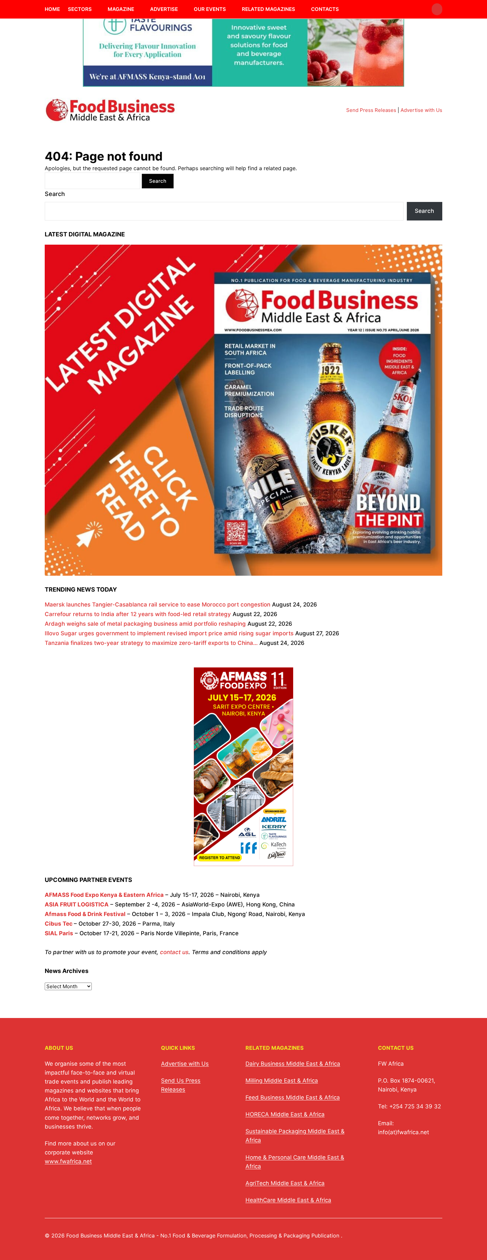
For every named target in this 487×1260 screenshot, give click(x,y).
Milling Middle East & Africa (281, 1080)
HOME (52, 9)
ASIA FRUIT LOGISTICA (77, 904)
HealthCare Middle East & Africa (288, 1200)
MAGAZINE (121, 9)
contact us (174, 952)
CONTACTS (325, 9)
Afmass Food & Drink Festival (85, 914)
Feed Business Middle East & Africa (292, 1097)
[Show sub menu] (96, 9)
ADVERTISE (164, 9)
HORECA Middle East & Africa (285, 1114)
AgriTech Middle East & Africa (285, 1183)
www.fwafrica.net (68, 1161)
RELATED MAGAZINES (268, 9)
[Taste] (243, 82)
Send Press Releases (371, 110)
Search (55, 193)
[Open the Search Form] (437, 9)
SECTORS (80, 9)
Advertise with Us (421, 110)
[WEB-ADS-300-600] (243, 861)
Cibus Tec (59, 923)
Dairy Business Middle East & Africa (292, 1063)
